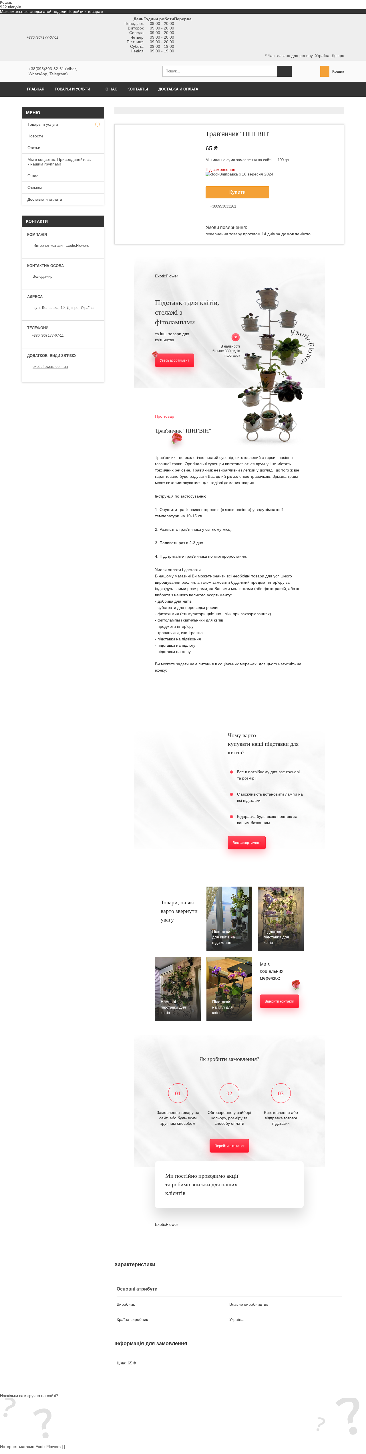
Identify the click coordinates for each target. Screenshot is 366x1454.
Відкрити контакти (279, 1001)
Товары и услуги (72, 89)
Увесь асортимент (174, 360)
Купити (237, 192)
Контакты (138, 89)
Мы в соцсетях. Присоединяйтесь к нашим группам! (59, 161)
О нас (111, 89)
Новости (35, 136)
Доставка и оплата (178, 89)
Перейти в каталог (229, 1146)
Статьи (33, 147)
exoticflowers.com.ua (50, 366)
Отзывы (34, 187)
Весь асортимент (247, 843)
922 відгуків (10, 7)
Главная (35, 89)
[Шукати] (284, 71)
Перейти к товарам (85, 11)
